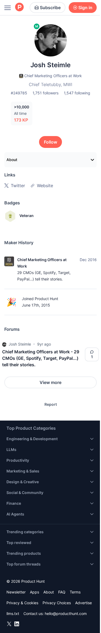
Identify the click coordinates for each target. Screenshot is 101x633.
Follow (50, 142)
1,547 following (77, 93)
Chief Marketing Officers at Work (42, 262)
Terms (75, 592)
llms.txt (12, 613)
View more (50, 382)
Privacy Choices (57, 602)
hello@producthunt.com (66, 613)
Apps (34, 592)
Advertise (83, 602)
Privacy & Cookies (22, 602)
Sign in (85, 7)
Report (50, 404)
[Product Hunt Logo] (19, 7)
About (11, 159)
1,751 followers (45, 93)
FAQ (61, 592)
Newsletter (16, 592)
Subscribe (50, 7)
